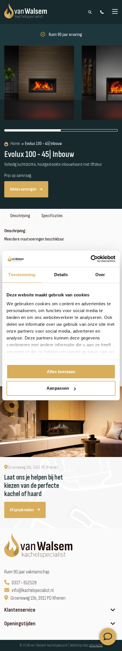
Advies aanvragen (23, 189)
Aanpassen (58, 388)
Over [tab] (100, 274)
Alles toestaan (61, 371)
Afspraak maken (22, 510)
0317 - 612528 (24, 583)
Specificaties (52, 216)
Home (15, 143)
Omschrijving (20, 216)
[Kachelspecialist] (39, 546)
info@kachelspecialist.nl (33, 590)
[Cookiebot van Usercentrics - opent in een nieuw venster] (90, 258)
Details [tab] (61, 274)
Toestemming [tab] (21, 274)
